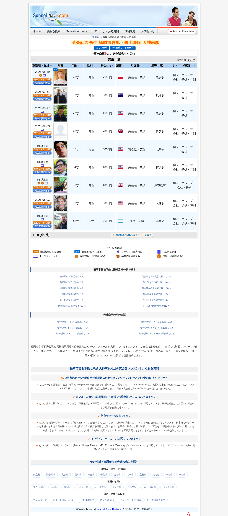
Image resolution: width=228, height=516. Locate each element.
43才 (76, 221)
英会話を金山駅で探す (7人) (156, 294)
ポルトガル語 (150, 487)
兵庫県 (129, 474)
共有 (147, 235)
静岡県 (168, 474)
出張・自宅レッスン (63, 500)
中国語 (54, 487)
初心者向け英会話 (156, 500)
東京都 (36, 474)
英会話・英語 (136, 77)
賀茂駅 (160, 167)
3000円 (107, 95)
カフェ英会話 (40, 500)
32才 (76, 95)
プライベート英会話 (130, 500)
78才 (76, 77)
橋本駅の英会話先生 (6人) (72, 276)
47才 (76, 149)
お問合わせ (148, 31)
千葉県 (103, 474)
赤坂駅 (160, 221)
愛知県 (77, 474)
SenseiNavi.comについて (81, 31)
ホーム (37, 31)
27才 (76, 113)
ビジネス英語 (107, 500)
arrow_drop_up (78, 65)
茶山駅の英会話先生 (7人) (72, 300)
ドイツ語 (116, 487)
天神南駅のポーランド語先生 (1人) (156, 327)
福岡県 (95, 37)
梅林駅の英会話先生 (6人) (72, 288)
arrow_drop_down (51, 65)
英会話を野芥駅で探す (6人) (156, 282)
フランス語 (39, 487)
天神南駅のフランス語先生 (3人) (72, 322)
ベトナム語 (168, 487)
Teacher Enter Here (182, 31)
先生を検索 (53, 31)
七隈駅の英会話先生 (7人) (72, 294)
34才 (76, 167)
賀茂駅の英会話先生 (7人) (72, 282)
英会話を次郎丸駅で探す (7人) (156, 276)
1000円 (107, 167)
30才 (76, 185)
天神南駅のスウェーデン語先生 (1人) (156, 333)
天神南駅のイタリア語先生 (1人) (72, 327)
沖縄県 (181, 474)
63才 (76, 203)
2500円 (107, 77)
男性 (91, 77)
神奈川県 (50, 474)
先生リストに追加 (42, 79)
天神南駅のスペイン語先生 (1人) (156, 322)
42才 (76, 131)
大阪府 (64, 474)
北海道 (155, 474)
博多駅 (160, 131)
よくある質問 (111, 31)
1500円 (107, 113)
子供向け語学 (87, 500)
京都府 (142, 474)
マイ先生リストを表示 (122, 47)
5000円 (107, 203)
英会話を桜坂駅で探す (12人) (156, 306)
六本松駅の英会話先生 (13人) (72, 306)
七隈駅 (160, 149)
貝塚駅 (160, 95)
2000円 (107, 131)
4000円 (107, 185)
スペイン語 (137, 221)
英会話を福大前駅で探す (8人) (156, 288)
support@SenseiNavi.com (108, 509)
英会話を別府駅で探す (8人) (156, 300)
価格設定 (130, 31)
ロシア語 (132, 487)
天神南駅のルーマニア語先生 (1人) (72, 333)
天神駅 (160, 203)
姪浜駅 (160, 77)
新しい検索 (101, 47)
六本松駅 (160, 185)
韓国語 (67, 487)
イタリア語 (100, 487)
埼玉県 (90, 474)
